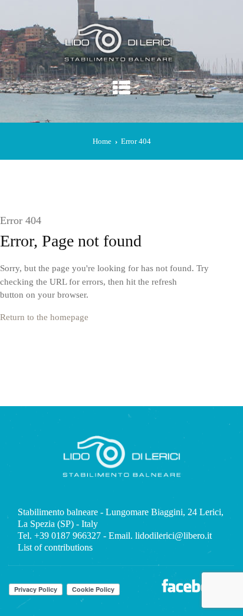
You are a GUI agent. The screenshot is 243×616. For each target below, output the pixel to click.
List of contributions (55, 547)
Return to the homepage (44, 317)
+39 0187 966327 (67, 536)
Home (102, 141)
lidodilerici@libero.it (173, 536)
